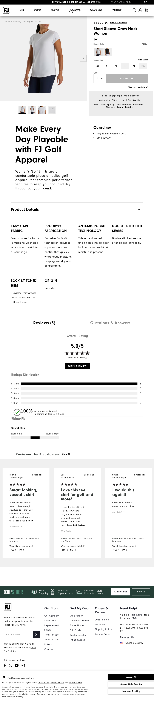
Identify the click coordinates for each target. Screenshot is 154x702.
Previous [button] (3, 58)
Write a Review (118, 22)
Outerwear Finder (79, 620)
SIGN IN (141, 592)
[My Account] (140, 10)
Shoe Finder (76, 615)
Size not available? (138, 87)
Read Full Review (24, 521)
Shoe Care (50, 620)
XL (134, 66)
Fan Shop (117, 10)
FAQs (134, 618)
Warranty (100, 624)
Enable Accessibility (121, 2)
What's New (96, 10)
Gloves (55, 10)
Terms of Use (43, 682)
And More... (101, 592)
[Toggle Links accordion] (54, 608)
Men (22, 10)
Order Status (102, 619)
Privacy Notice (57, 682)
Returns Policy (102, 634)
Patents (48, 644)
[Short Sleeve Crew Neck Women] (43, 58)
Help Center (136, 615)
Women (38, 10)
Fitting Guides (77, 640)
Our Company (52, 615)
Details (136, 100)
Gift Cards (75, 630)
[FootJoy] (6, 10)
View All (66, 454)
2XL (143, 66)
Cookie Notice (75, 682)
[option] (43, 58)
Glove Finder (77, 625)
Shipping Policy (103, 629)
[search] (134, 10)
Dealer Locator (78, 635)
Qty (96, 72)
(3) (106, 22)
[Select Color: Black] (107, 52)
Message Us (127, 637)
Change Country (134, 643)
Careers (48, 649)
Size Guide (143, 60)
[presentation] (44, 323)
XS (98, 66)
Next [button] (83, 58)
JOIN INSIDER (120, 592)
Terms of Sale (51, 639)
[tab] (146, 10)
